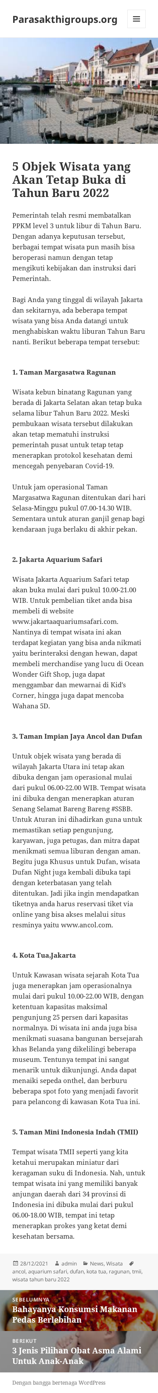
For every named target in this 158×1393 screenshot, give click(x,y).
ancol (18, 1271)
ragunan (119, 1271)
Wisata (114, 1263)
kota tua (96, 1271)
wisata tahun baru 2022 (41, 1279)
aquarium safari (47, 1271)
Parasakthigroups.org (65, 19)
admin (69, 1263)
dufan (77, 1271)
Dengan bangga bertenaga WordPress (58, 1382)
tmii (136, 1271)
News (97, 1263)
